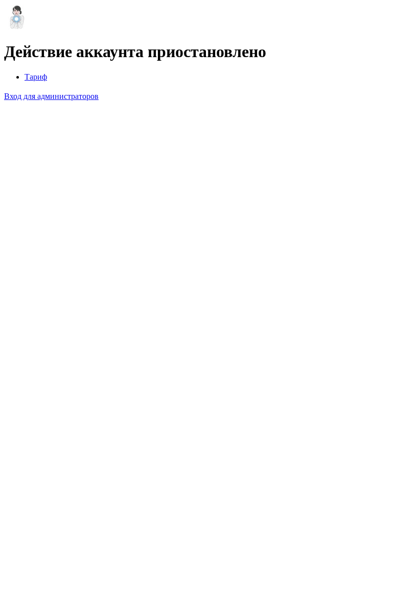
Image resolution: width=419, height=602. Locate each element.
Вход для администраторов (51, 96)
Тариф (36, 76)
